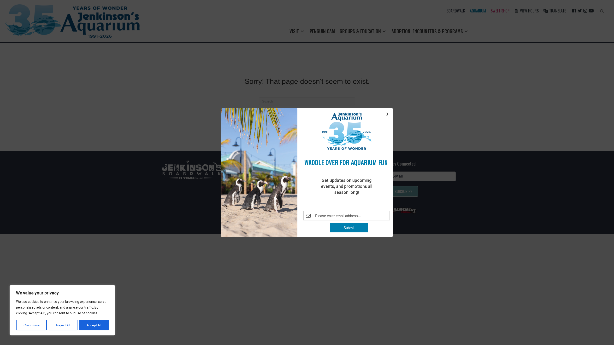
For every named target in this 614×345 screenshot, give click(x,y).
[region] (62, 310)
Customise (32, 325)
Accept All (94, 325)
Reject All (63, 325)
